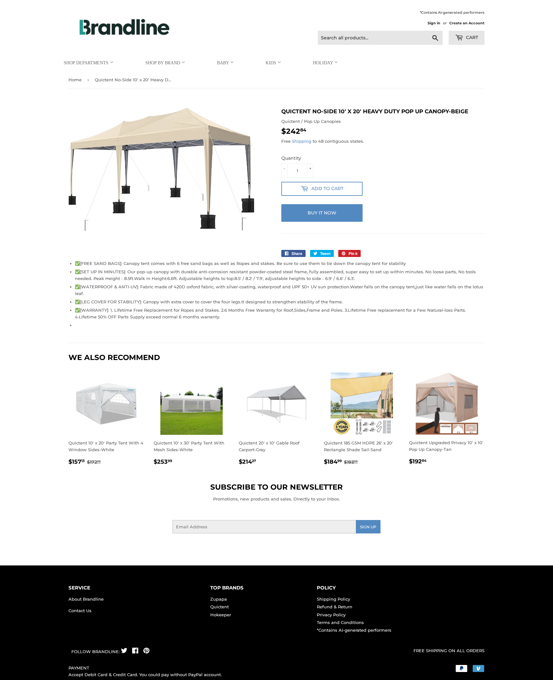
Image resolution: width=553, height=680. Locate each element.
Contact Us (80, 610)
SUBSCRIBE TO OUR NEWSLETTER (276, 487)
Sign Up (368, 526)
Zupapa (218, 599)
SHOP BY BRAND (163, 62)
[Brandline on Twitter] (124, 651)
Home (75, 79)
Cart (471, 37)
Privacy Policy (331, 614)
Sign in (434, 23)
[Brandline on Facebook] (135, 651)
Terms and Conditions (340, 622)
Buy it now (322, 213)
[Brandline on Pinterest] (146, 651)
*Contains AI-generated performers (354, 630)
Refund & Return (334, 606)
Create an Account (467, 23)
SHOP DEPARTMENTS (87, 62)
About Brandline (86, 599)
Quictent (219, 606)
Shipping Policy (333, 599)
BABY (223, 62)
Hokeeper (220, 614)
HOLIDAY (323, 62)
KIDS (271, 62)
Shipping (301, 141)
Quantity (291, 158)
